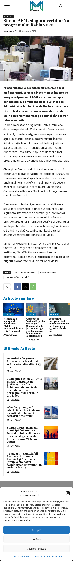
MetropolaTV (10, 31)
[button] (68, 493)
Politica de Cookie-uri (20, 556)
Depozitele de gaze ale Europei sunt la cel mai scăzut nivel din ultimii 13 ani (24, 363)
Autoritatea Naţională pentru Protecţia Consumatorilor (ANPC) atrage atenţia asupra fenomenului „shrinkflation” (35, 327)
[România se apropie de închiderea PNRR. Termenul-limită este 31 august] (13, 309)
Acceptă (36, 530)
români (25, 277)
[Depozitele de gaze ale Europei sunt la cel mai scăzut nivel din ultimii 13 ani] (51, 363)
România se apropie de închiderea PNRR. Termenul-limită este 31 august (13, 325)
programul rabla (12, 277)
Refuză (36, 539)
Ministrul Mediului (47, 272)
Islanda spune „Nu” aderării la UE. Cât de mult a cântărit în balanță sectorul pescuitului (24, 412)
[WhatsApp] (33, 286)
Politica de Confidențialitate (48, 556)
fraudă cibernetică (28, 272)
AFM (15, 272)
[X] (25, 286)
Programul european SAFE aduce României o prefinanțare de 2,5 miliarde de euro (59, 325)
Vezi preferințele (36, 548)
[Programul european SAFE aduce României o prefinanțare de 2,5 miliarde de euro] (59, 309)
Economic (8, 16)
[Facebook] (17, 286)
